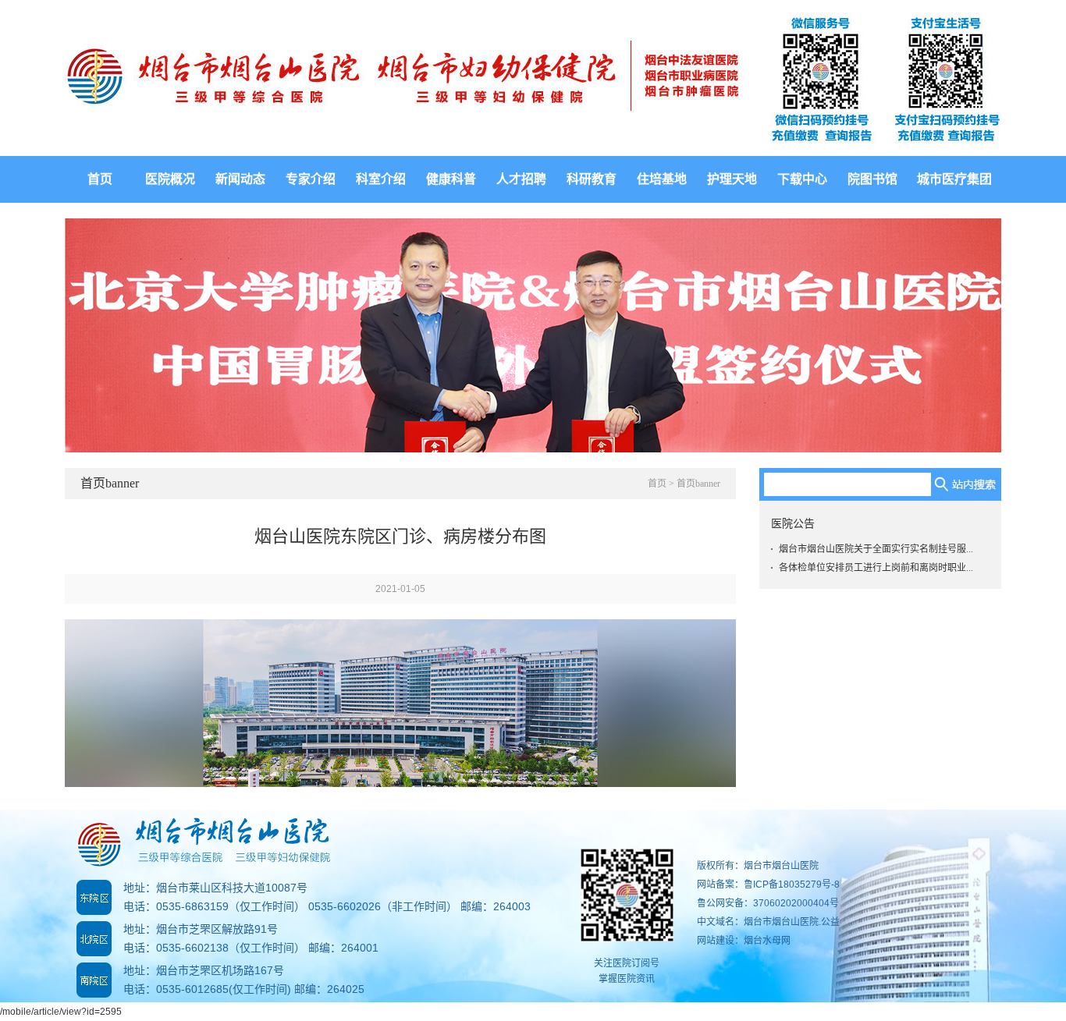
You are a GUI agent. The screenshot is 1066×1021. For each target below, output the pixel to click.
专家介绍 (311, 179)
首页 (99, 179)
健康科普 (451, 179)
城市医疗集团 (954, 179)
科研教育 (592, 179)
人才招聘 (521, 179)
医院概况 (170, 179)
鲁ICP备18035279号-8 (792, 884)
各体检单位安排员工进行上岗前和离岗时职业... (876, 567)
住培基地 (662, 179)
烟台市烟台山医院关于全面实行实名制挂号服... (876, 549)
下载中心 (802, 179)
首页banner (698, 483)
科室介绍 (381, 179)
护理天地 (732, 179)
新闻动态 (240, 179)
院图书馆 (872, 179)
